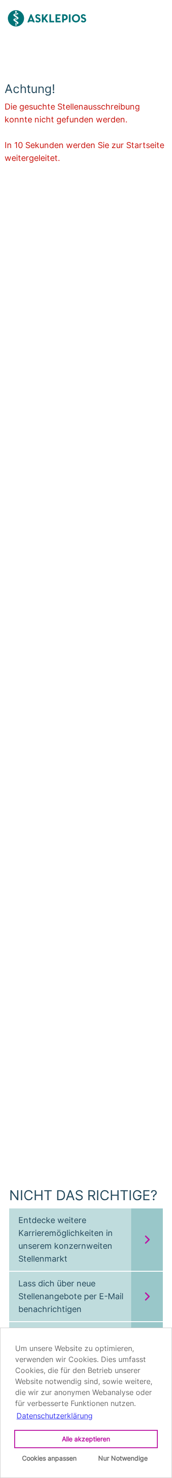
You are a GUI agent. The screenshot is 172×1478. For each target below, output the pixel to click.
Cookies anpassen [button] (49, 1458)
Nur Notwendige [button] (123, 1458)
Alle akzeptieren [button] (86, 1439)
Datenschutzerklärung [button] (55, 1415)
